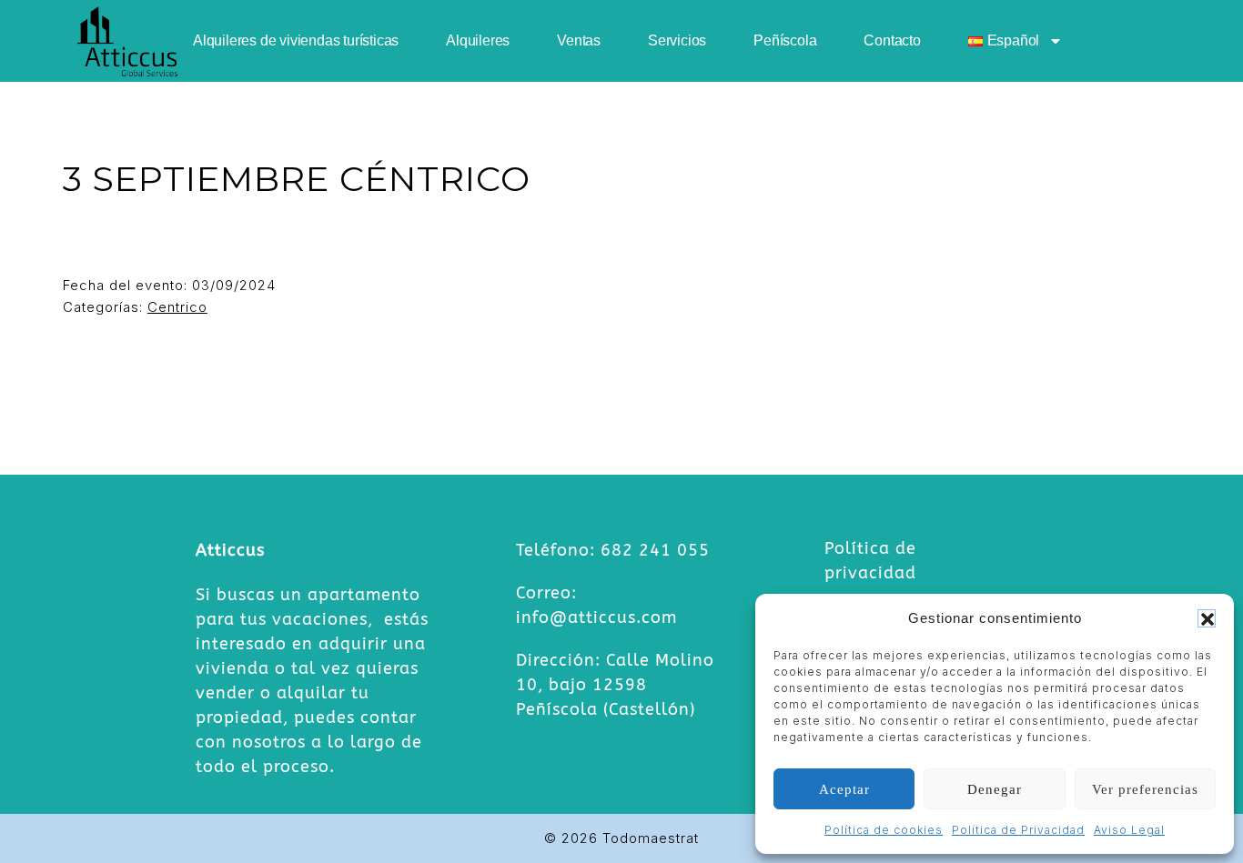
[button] (1207, 618)
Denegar (994, 789)
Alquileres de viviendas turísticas (296, 40)
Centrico (177, 307)
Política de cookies (883, 830)
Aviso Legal (1129, 830)
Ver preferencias (1145, 789)
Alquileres (478, 40)
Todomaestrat (650, 838)
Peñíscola (784, 40)
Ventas (579, 40)
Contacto (892, 40)
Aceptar (844, 789)
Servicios (677, 40)
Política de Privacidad (1018, 830)
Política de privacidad (870, 560)
